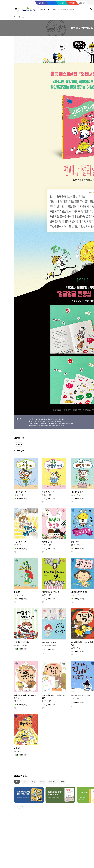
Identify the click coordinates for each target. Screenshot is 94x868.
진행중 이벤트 (20, 775)
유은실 (16, 495)
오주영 (44, 595)
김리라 (73, 595)
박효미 (73, 698)
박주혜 (44, 545)
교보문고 (42, 3)
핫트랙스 (72, 3)
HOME (14, 17)
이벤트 (20, 17)
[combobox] (44, 9)
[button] (21, 807)
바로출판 (82, 3)
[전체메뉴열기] (16, 9)
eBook (52, 3)
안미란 (16, 545)
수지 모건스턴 (18, 645)
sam (62, 3)
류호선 (73, 545)
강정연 (73, 648)
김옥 (15, 751)
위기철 (16, 595)
